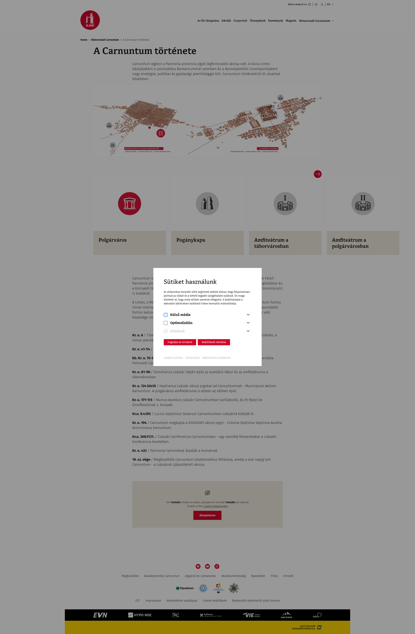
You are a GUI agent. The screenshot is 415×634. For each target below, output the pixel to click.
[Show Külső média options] (248, 315)
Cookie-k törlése (173, 357)
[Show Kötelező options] (248, 331)
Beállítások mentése (214, 342)
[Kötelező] (166, 331)
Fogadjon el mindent (180, 342)
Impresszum (192, 357)
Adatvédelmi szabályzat (216, 357)
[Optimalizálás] (166, 323)
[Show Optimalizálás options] (248, 323)
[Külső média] (166, 315)
